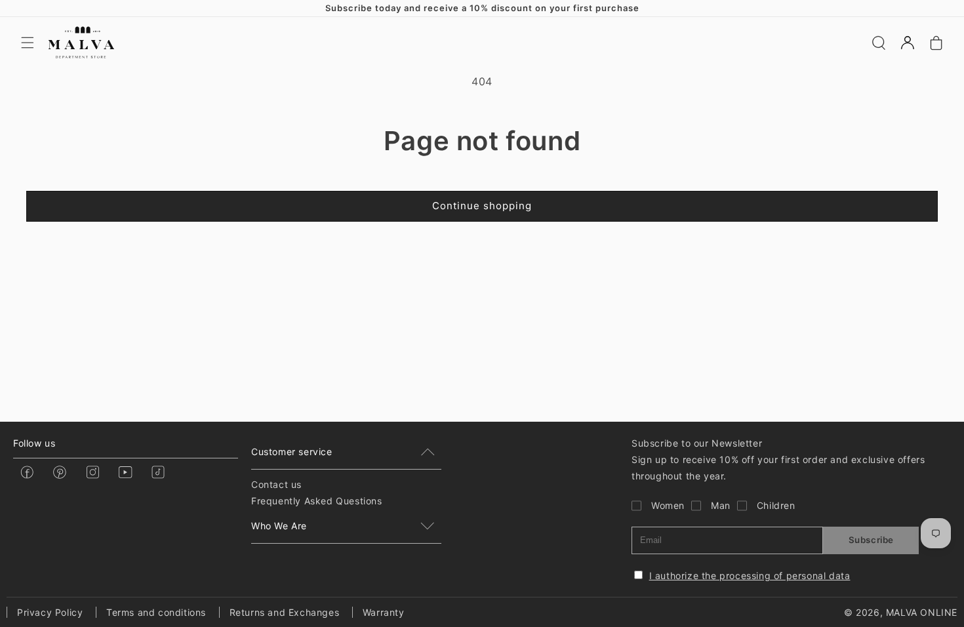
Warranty (384, 612)
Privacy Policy (50, 612)
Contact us (276, 484)
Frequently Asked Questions (316, 500)
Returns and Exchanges (285, 612)
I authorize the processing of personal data (750, 575)
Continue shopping (482, 205)
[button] (27, 42)
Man (721, 505)
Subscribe (871, 540)
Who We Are (279, 525)
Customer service (291, 451)
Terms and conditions (156, 612)
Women (668, 505)
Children (776, 505)
